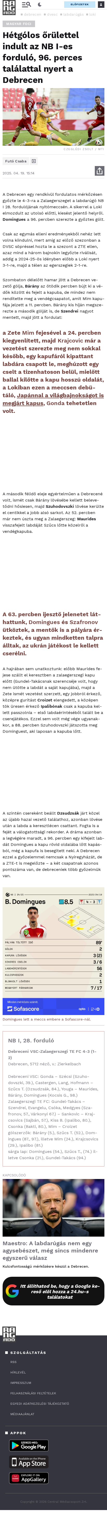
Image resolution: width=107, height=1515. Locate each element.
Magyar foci (18, 24)
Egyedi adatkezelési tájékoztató (39, 1404)
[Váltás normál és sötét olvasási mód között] (40, 5)
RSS (13, 1362)
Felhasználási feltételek (33, 1393)
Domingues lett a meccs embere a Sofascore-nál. (47, 1019)
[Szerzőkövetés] (34, 161)
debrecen (32, 14)
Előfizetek (80, 4)
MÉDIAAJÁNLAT (22, 1414)
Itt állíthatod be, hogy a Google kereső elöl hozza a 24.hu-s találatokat (60, 1291)
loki (92, 14)
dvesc (52, 14)
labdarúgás (73, 14)
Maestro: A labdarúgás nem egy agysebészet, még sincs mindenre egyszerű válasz (50, 1250)
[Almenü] (26, 4)
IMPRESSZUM (20, 1383)
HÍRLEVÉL (18, 1372)
